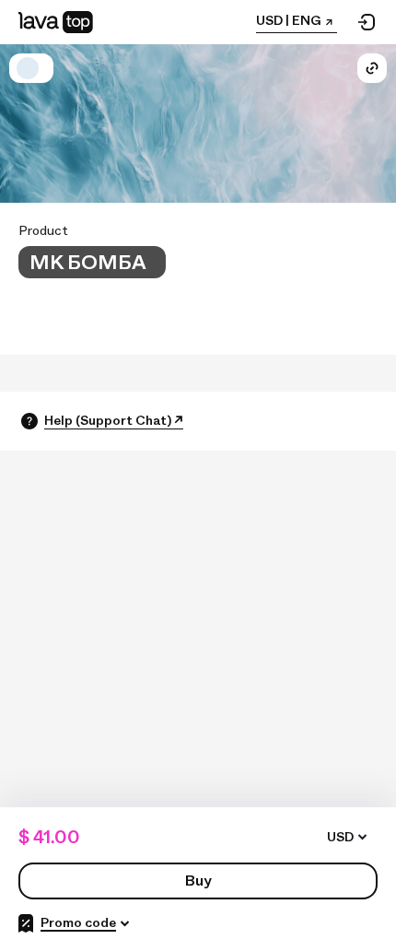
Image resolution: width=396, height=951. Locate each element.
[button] (28, 68)
